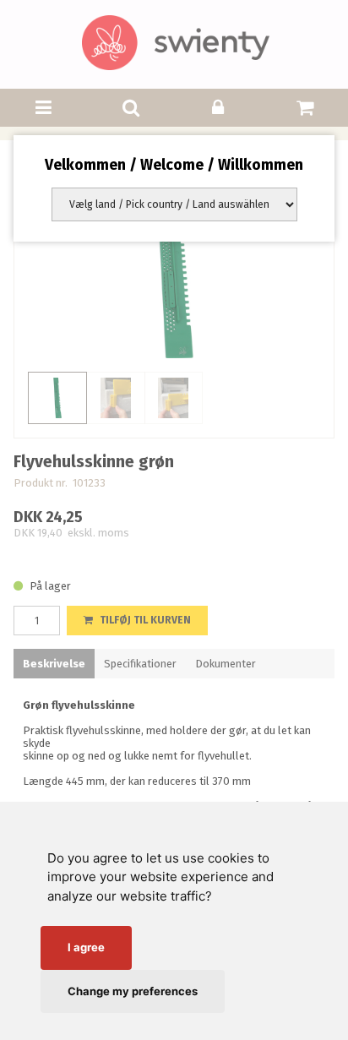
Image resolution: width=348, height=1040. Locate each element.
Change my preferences (133, 991)
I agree (86, 947)
